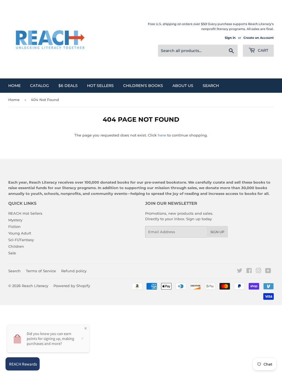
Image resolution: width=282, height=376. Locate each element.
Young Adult (19, 233)
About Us (182, 85)
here (162, 135)
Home (14, 85)
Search (211, 85)
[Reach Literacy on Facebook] (249, 271)
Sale (12, 253)
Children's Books (143, 85)
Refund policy (73, 271)
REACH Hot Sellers (25, 213)
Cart (262, 50)
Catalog (39, 85)
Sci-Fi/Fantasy (21, 240)
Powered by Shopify (71, 286)
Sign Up (217, 232)
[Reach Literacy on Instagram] (258, 271)
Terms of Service (41, 271)
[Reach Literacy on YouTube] (268, 271)
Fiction (14, 226)
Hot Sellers (100, 85)
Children (16, 246)
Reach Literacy (35, 286)
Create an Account (258, 38)
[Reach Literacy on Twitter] (239, 271)
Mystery (15, 220)
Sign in (230, 38)
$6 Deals (68, 85)
